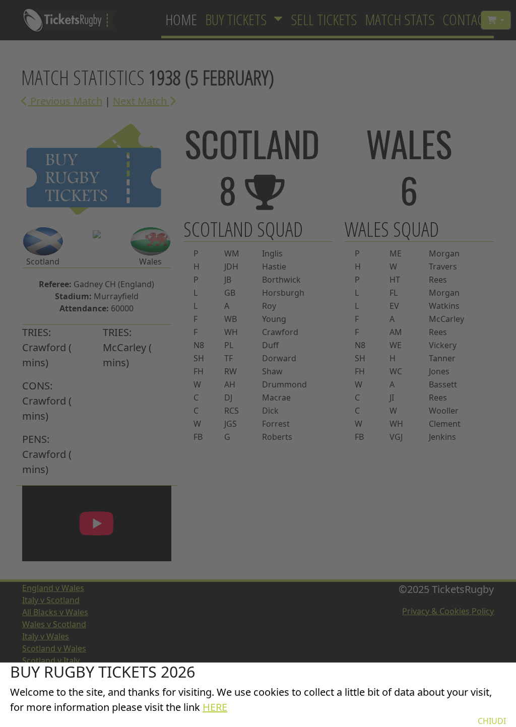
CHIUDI (492, 720)
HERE (215, 707)
